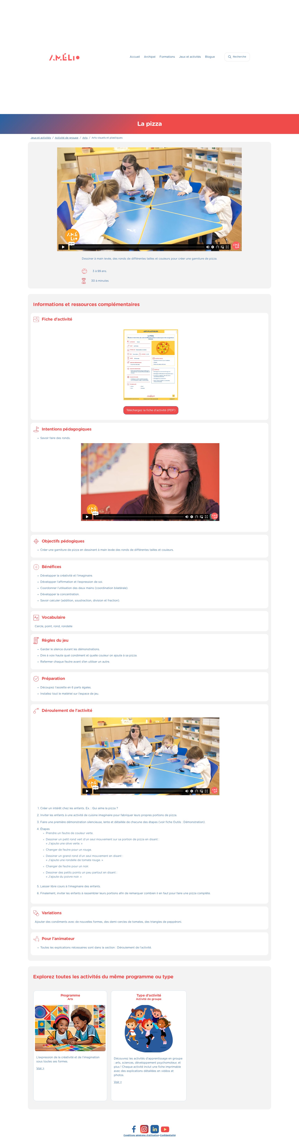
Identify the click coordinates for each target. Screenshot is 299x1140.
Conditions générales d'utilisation (141, 1135)
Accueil (135, 56)
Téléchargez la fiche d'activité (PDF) (150, 410)
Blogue (210, 56)
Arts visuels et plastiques (107, 138)
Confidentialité (168, 1135)
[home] (56, 57)
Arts (85, 138)
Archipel (149, 56)
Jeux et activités (190, 56)
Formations (167, 56)
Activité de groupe (66, 138)
